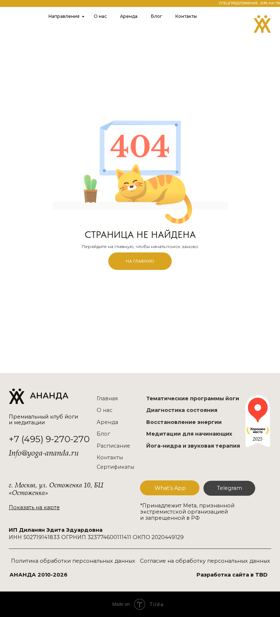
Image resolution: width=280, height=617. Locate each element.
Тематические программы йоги (192, 398)
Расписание (113, 446)
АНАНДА (49, 395)
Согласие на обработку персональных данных (205, 561)
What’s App (170, 488)
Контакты (186, 16)
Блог (156, 16)
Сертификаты (115, 467)
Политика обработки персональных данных (73, 561)
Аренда (128, 16)
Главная (107, 398)
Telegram (229, 488)
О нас (100, 16)
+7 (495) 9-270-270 (49, 439)
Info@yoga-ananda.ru (44, 453)
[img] (262, 24)
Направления (63, 16)
